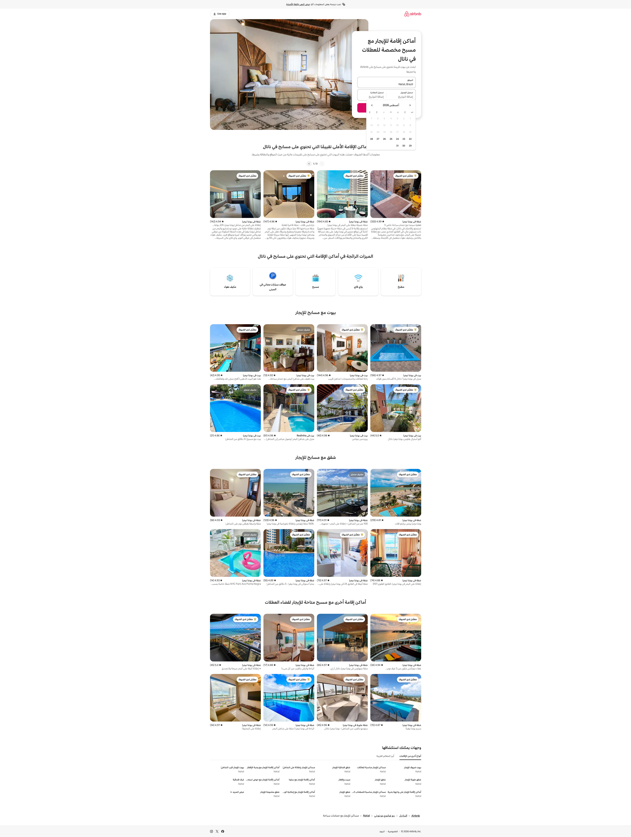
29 (410, 145)
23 (404, 138)
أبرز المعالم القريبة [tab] (385, 756)
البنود (382, 831)
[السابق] (321, 163)
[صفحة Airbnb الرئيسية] (412, 14)
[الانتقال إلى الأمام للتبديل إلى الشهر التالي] (372, 105)
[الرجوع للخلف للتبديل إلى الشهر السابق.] (410, 105)
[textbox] (401, 97)
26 (384, 138)
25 (391, 138)
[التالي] (309, 163)
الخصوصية (393, 831)
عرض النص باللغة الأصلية (298, 4)
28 (371, 138)
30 (403, 145)
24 (397, 138)
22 (410, 138)
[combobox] (386, 84)
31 (397, 145)
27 (378, 138)
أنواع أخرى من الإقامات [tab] (410, 756)
